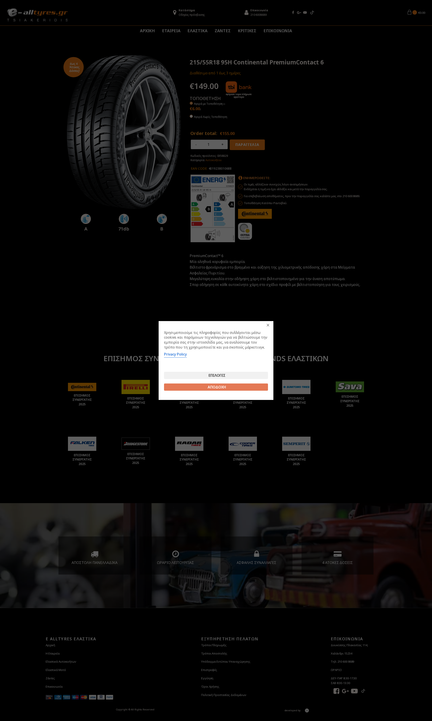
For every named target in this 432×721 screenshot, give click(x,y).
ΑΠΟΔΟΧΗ (217, 387)
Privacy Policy (175, 354)
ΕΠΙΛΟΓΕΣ (217, 375)
